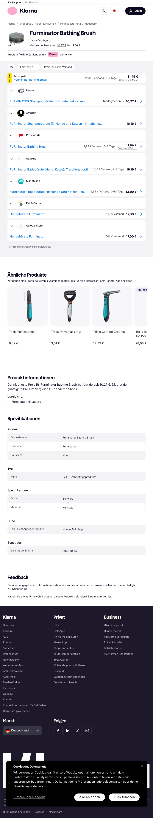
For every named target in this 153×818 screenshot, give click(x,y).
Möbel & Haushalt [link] (45, 23)
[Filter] (11, 67)
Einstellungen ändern (29, 797)
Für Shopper (14, 2)
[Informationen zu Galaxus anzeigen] (11, 159)
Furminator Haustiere (26, 402)
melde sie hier (102, 596)
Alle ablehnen (89, 797)
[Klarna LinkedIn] (67, 730)
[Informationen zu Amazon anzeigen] (11, 113)
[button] (117, 11)
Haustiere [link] (91, 23)
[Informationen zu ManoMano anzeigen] (11, 181)
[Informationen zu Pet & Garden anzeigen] (11, 203)
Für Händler (31, 2)
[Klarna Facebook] (58, 730)
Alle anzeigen (124, 281)
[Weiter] (140, 315)
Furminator (69, 446)
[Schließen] (142, 766)
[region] (76, 783)
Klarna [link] (11, 23)
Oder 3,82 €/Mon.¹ (128, 80)
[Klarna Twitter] (77, 730)
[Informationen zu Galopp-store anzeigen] (11, 226)
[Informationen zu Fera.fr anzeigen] (11, 91)
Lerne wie (66, 54)
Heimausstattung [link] (70, 23)
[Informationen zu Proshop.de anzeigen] (11, 135)
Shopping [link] (25, 23)
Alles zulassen (124, 797)
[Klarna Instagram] (87, 730)
